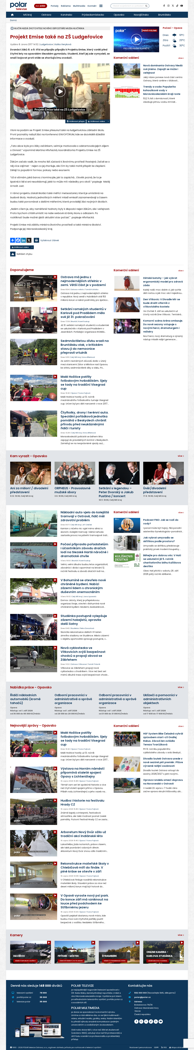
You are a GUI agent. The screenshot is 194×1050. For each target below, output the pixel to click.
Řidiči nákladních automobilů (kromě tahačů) (25, 699)
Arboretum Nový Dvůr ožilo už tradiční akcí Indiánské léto (83, 834)
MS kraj (27, 15)
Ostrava (46, 15)
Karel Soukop (83, 321)
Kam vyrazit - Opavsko (28, 456)
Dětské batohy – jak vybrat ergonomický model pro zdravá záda (163, 281)
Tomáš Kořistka (91, 289)
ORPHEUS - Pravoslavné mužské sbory (72, 490)
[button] (101, 6)
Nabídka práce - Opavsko (31, 687)
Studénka (75, 628)
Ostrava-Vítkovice (78, 664)
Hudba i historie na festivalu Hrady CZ (82, 802)
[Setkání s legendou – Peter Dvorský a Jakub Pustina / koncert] (119, 473)
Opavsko (119, 15)
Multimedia (79, 5)
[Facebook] (164, 6)
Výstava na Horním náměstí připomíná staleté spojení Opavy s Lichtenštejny (82, 772)
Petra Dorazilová (87, 628)
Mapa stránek (178, 1047)
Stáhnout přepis (77, 121)
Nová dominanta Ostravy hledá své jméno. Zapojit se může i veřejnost (162, 69)
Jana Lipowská (90, 596)
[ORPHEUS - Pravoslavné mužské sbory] (75, 473)
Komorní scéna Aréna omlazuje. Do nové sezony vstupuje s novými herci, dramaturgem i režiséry (163, 326)
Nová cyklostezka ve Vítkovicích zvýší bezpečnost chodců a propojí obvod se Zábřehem (83, 654)
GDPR (156, 1047)
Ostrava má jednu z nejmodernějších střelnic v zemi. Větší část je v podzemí (83, 281)
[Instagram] (168, 6)
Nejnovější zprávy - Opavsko (33, 725)
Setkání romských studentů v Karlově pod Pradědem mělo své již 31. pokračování (83, 313)
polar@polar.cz (142, 997)
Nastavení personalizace (141, 1047)
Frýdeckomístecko (93, 15)
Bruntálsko (164, 15)
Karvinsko (66, 15)
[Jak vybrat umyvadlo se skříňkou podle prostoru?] (127, 543)
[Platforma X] (173, 6)
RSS (165, 1047)
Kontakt (92, 5)
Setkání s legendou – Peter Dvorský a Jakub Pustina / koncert (116, 492)
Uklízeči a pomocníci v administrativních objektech (160, 699)
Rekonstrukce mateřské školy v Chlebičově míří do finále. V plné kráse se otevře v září (85, 867)
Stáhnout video (97, 121)
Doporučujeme (22, 270)
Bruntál (74, 321)
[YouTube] (181, 6)
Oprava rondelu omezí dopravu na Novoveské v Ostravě (163, 781)
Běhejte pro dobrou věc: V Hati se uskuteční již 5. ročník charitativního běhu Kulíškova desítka (162, 561)
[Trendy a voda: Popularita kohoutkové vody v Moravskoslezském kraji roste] (127, 92)
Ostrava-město (77, 289)
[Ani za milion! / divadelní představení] (30, 473)
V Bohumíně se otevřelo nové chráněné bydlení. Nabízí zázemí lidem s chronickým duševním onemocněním (83, 586)
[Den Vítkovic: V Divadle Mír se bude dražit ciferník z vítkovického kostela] (127, 304)
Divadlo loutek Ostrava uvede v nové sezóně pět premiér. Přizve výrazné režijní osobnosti (163, 762)
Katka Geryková (63, 44)
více (180, 455)
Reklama (66, 5)
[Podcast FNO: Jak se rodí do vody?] (127, 525)
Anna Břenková (88, 357)
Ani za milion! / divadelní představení (29, 490)
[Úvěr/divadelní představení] (163, 473)
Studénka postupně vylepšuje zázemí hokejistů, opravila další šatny (84, 620)
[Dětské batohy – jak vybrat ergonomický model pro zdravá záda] (127, 283)
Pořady (55, 5)
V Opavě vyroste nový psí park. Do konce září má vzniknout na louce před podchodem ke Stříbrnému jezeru (85, 901)
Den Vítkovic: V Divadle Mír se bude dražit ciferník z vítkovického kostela (161, 303)
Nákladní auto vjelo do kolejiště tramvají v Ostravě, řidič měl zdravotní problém (85, 516)
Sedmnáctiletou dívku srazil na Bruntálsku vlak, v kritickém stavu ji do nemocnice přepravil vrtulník (85, 347)
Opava (74, 393)
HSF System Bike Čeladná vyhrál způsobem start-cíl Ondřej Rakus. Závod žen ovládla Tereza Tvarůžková (163, 739)
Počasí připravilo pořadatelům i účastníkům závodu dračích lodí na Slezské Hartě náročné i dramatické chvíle (84, 550)
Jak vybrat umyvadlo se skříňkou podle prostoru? (159, 539)
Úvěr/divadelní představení (154, 490)
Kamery (16, 935)
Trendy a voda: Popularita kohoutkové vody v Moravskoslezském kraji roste (161, 90)
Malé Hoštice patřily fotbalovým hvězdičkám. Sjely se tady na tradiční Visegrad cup (84, 383)
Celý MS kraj (75, 357)
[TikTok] (177, 6)
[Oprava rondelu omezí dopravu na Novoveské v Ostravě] (127, 785)
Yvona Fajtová (84, 393)
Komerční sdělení (126, 58)
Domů (13, 20)
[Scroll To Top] (188, 1046)
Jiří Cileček (87, 524)
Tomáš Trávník (94, 664)
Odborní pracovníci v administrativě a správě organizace (73, 699)
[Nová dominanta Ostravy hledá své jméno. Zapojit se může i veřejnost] (127, 70)
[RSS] (156, 1021)
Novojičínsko (141, 15)
